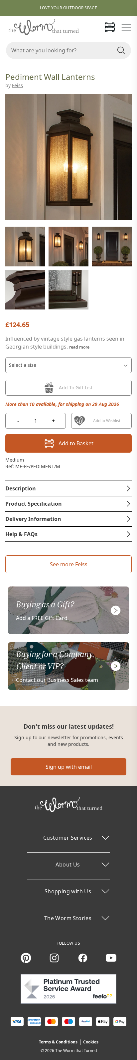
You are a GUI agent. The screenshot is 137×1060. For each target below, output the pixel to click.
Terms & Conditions (58, 1042)
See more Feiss (68, 564)
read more (79, 347)
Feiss (17, 85)
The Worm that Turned (76, 1050)
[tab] (68, 488)
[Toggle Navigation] (126, 27)
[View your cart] (110, 27)
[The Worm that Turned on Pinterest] (26, 958)
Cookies (90, 1042)
